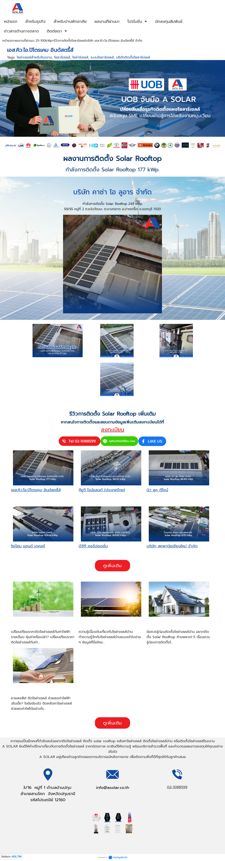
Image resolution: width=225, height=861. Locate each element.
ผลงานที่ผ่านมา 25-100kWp (33, 40)
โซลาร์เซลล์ (62, 57)
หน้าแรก (7, 40)
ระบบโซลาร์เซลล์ (102, 57)
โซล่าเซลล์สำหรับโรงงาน (34, 57)
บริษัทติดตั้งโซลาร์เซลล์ (133, 57)
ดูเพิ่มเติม (112, 565)
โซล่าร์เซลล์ (80, 57)
